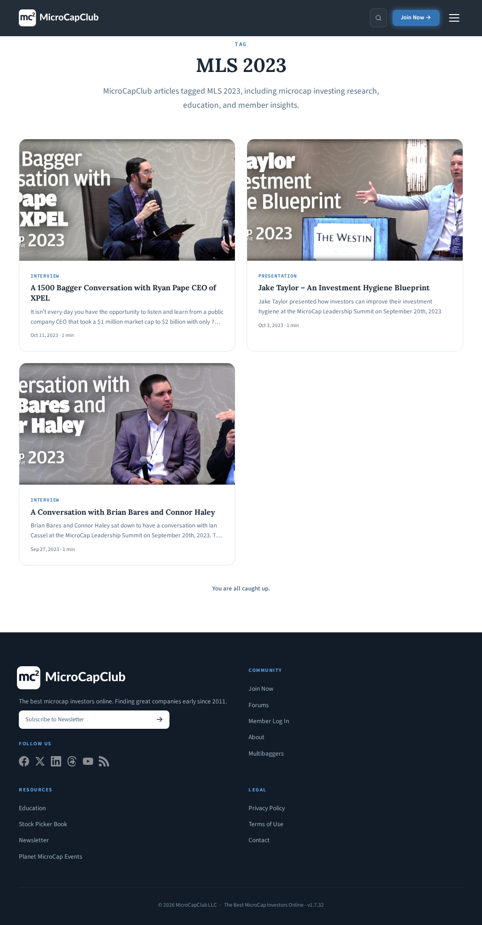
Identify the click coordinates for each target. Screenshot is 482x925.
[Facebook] (24, 763)
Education (32, 808)
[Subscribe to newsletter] (159, 719)
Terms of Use (266, 824)
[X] (40, 763)
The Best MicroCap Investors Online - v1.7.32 (274, 905)
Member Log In (269, 721)
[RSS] (104, 763)
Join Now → (416, 17)
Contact (259, 840)
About (257, 737)
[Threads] (72, 763)
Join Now (261, 688)
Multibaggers (266, 753)
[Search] (378, 17)
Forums (259, 705)
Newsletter (34, 840)
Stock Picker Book (43, 824)
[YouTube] (88, 763)
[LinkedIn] (56, 763)
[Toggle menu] (454, 18)
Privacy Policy (267, 808)
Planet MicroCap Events (50, 856)
